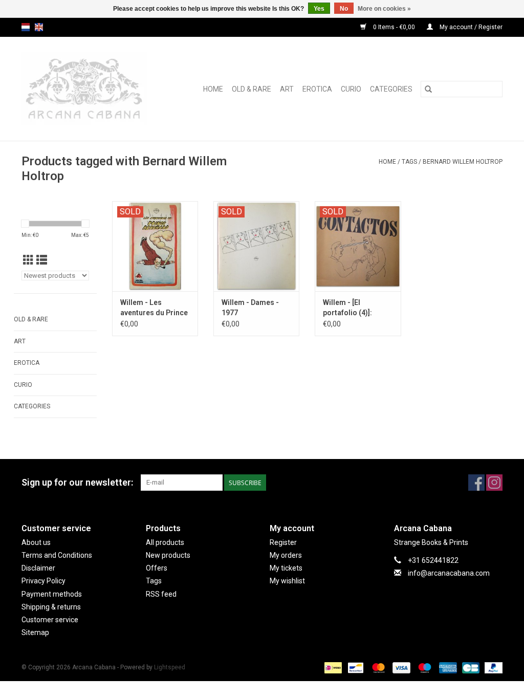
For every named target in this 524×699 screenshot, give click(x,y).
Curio (351, 89)
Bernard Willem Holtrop (463, 161)
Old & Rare (251, 89)
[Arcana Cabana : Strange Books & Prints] (91, 88)
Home (213, 89)
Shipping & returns (51, 607)
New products (168, 555)
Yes (319, 8)
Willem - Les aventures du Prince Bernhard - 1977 (154, 308)
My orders (286, 555)
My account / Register (470, 27)
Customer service (49, 620)
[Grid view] (28, 260)
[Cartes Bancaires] (469, 667)
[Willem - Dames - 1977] (256, 246)
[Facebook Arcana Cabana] (476, 482)
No (344, 8)
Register (283, 542)
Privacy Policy (43, 581)
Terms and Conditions (56, 555)
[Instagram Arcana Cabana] (494, 482)
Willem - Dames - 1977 (250, 307)
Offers (156, 568)
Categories (391, 89)
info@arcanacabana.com (449, 573)
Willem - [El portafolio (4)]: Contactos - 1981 (352, 308)
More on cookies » (384, 8)
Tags (409, 161)
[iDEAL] (332, 667)
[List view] (41, 260)
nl (25, 27)
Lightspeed (169, 667)
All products (165, 542)
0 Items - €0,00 (394, 27)
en (39, 27)
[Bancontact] (354, 667)
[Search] (428, 89)
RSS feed (161, 594)
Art (287, 89)
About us (36, 542)
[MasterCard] (377, 667)
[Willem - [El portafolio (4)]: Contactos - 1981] (358, 246)
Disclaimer (38, 568)
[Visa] (400, 667)
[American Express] (446, 667)
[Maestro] (423, 667)
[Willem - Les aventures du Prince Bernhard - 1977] (155, 246)
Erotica (317, 89)
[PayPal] (492, 667)
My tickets (286, 568)
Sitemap (35, 632)
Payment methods (51, 594)
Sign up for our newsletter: (77, 482)
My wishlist (287, 581)
